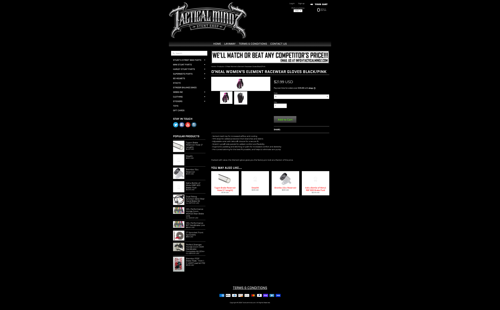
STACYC (177, 82)
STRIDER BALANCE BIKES (185, 87)
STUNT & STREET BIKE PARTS (187, 60)
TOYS (175, 105)
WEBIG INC (178, 92)
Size (275, 93)
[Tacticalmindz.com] (208, 35)
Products (220, 66)
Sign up (301, 3)
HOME (217, 44)
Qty (275, 102)
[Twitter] (175, 124)
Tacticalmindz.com (249, 302)
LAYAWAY (230, 44)
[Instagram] (194, 124)
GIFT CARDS (179, 110)
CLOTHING (178, 96)
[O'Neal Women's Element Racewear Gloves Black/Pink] (226, 97)
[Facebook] (181, 124)
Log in (292, 3)
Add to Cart (285, 119)
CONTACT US (278, 44)
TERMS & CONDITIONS (253, 44)
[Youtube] (187, 124)
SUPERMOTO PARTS (183, 73)
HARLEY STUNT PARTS (184, 69)
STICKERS (177, 101)
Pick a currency (298, 8)
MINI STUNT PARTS (182, 64)
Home (213, 66)
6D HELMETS (179, 78)
